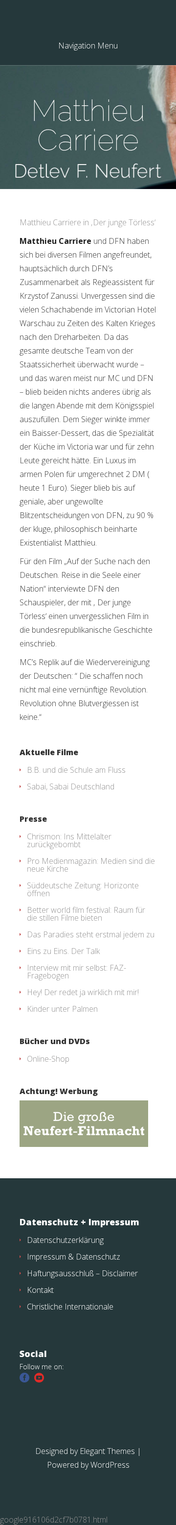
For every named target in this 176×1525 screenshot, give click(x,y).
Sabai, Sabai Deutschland (70, 786)
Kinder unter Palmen (62, 1008)
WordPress (110, 1464)
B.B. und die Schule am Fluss (76, 769)
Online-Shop (48, 1058)
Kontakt (40, 1290)
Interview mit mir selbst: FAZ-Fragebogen (76, 971)
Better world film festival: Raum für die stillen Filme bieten (86, 914)
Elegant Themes (107, 1451)
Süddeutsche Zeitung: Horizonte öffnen (83, 889)
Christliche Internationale (70, 1306)
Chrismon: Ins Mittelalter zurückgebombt (69, 840)
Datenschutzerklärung (65, 1240)
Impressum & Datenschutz (73, 1256)
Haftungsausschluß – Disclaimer (82, 1273)
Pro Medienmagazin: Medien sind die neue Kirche (91, 865)
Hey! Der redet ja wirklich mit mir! (83, 992)
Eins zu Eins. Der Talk (63, 951)
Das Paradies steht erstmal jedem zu (90, 934)
